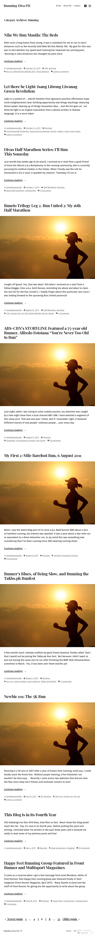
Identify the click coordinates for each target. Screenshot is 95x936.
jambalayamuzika (14, 68)
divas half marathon (15, 190)
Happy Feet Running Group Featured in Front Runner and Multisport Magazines (44, 865)
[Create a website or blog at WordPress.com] (21, 930)
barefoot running (70, 555)
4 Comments (63, 313)
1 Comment (11, 904)
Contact (76, 5)
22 (58, 919)
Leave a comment (61, 71)
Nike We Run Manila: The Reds (31, 35)
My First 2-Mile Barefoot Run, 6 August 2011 (42, 455)
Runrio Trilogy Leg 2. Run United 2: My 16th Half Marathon (42, 208)
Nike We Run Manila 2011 (24, 71)
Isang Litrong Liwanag (39, 131)
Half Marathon (50, 187)
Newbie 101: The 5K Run (25, 696)
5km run (58, 796)
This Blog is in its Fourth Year (30, 814)
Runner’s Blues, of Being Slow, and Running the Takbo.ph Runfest (46, 576)
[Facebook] (86, 5)
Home (58, 5)
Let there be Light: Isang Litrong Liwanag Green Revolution (40, 89)
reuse (66, 131)
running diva (30, 190)
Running (52, 68)
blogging (70, 848)
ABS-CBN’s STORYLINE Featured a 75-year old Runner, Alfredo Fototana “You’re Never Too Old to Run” (46, 333)
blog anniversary (58, 848)
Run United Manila (33, 313)
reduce (60, 131)
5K (42, 796)
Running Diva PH (17, 5)
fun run (9, 71)
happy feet (57, 901)
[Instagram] (89, 5)
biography (10, 440)
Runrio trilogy (48, 313)
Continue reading (13, 61)
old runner (41, 440)
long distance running (25, 440)
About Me (67, 5)
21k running (11, 313)
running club (68, 901)
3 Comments (45, 190)
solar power (75, 131)
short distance (42, 71)
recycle (53, 131)
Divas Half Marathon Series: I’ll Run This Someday (36, 152)
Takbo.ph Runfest (48, 681)
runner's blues (20, 681)
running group (81, 901)
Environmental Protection (17, 131)
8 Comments (55, 440)
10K (46, 68)
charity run (68, 796)
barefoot (58, 555)
